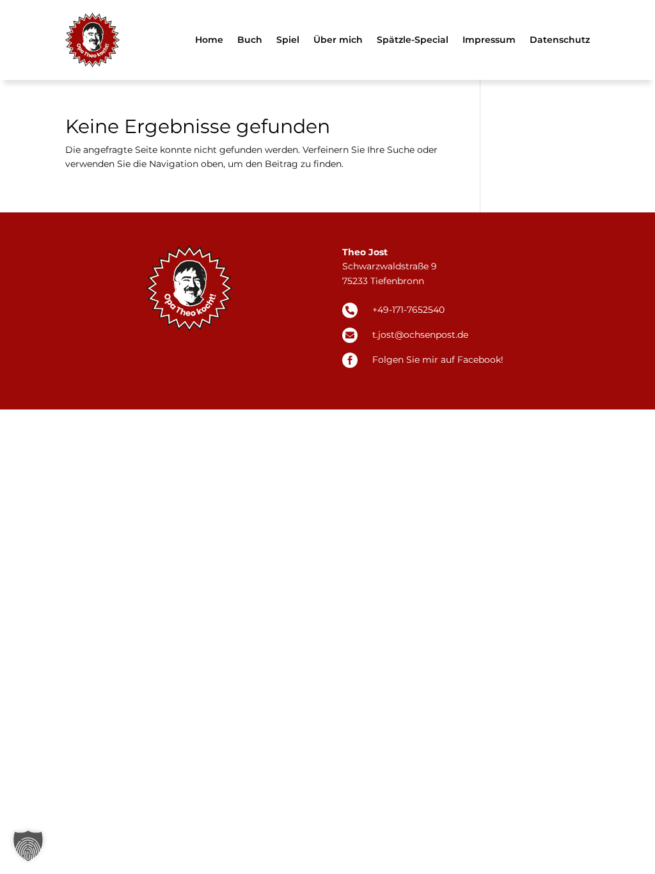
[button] (28, 846)
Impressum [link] (489, 39)
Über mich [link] (338, 39)
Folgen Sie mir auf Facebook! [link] (437, 359)
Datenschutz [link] (560, 39)
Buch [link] (249, 39)
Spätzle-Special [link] (412, 39)
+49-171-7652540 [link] (408, 309)
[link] (92, 40)
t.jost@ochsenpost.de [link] (420, 334)
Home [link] (209, 39)
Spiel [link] (287, 39)
